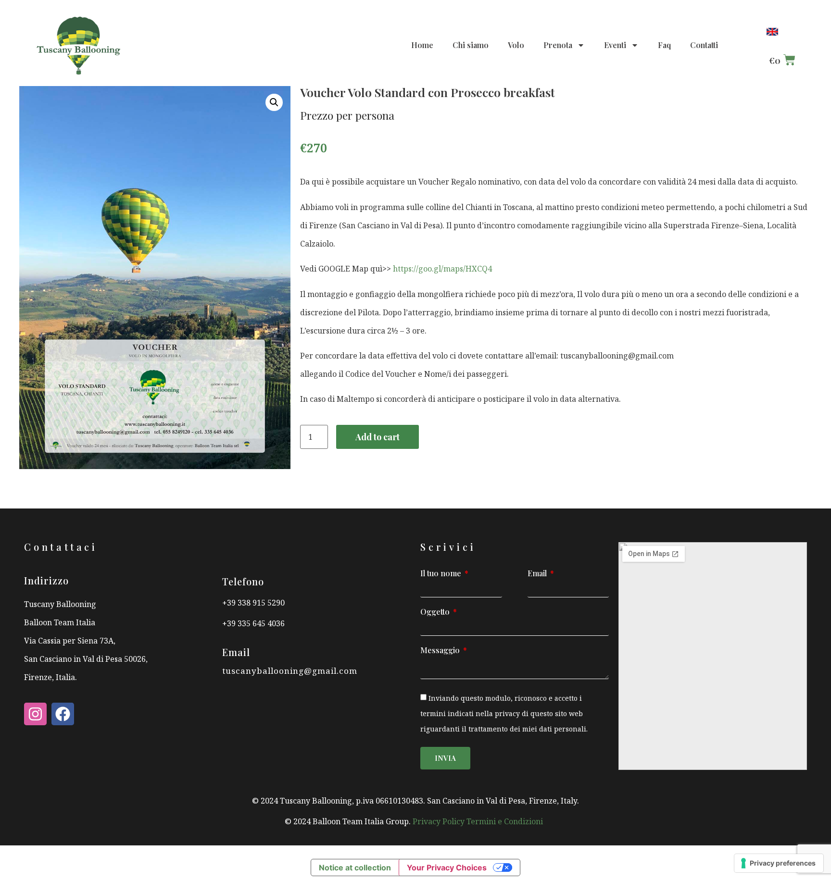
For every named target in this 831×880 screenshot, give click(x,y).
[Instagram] (35, 714)
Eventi (615, 45)
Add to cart (377, 437)
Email (538, 574)
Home (422, 45)
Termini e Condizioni (506, 821)
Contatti (704, 45)
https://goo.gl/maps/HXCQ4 (442, 268)
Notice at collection (355, 867)
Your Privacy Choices (447, 867)
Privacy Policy (439, 821)
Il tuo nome (441, 574)
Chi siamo (471, 45)
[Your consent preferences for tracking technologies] (778, 863)
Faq (664, 45)
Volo (516, 45)
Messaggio (441, 650)
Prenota (557, 45)
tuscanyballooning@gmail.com (289, 670)
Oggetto (436, 612)
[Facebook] (62, 714)
